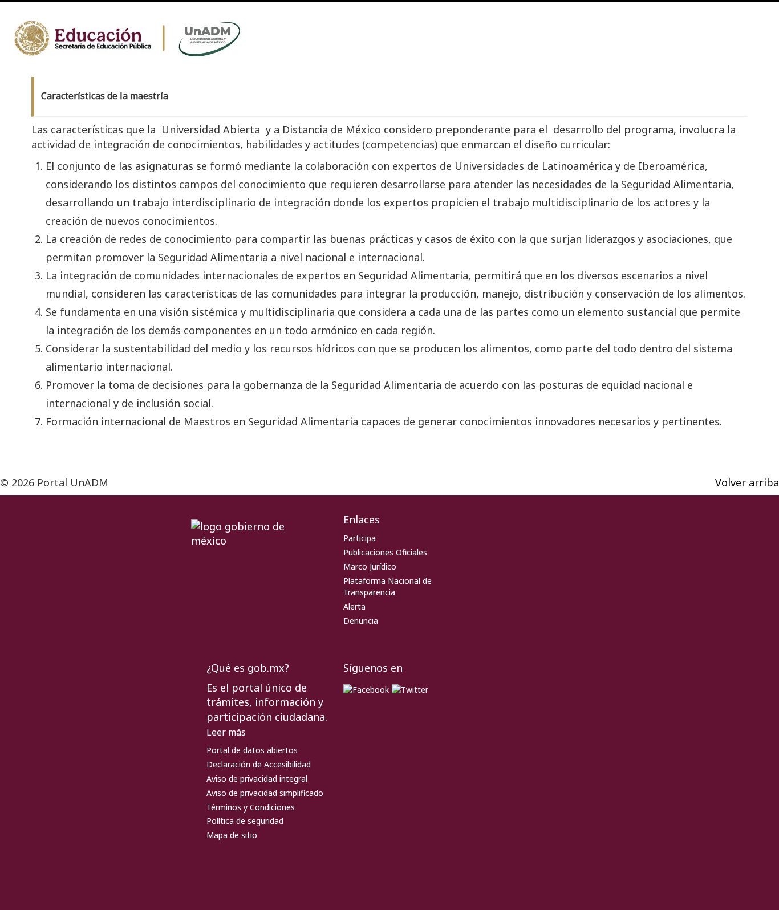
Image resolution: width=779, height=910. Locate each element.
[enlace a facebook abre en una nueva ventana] (366, 689)
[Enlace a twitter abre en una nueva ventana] (410, 689)
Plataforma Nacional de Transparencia (387, 586)
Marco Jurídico (369, 566)
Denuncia (360, 620)
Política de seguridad (244, 820)
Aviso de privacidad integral (256, 778)
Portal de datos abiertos (252, 750)
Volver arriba (747, 482)
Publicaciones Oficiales (385, 552)
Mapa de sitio (231, 835)
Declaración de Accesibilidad (258, 764)
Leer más (226, 732)
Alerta (354, 606)
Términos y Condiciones (250, 807)
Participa (359, 538)
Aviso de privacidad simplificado (264, 792)
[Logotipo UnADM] (142, 39)
